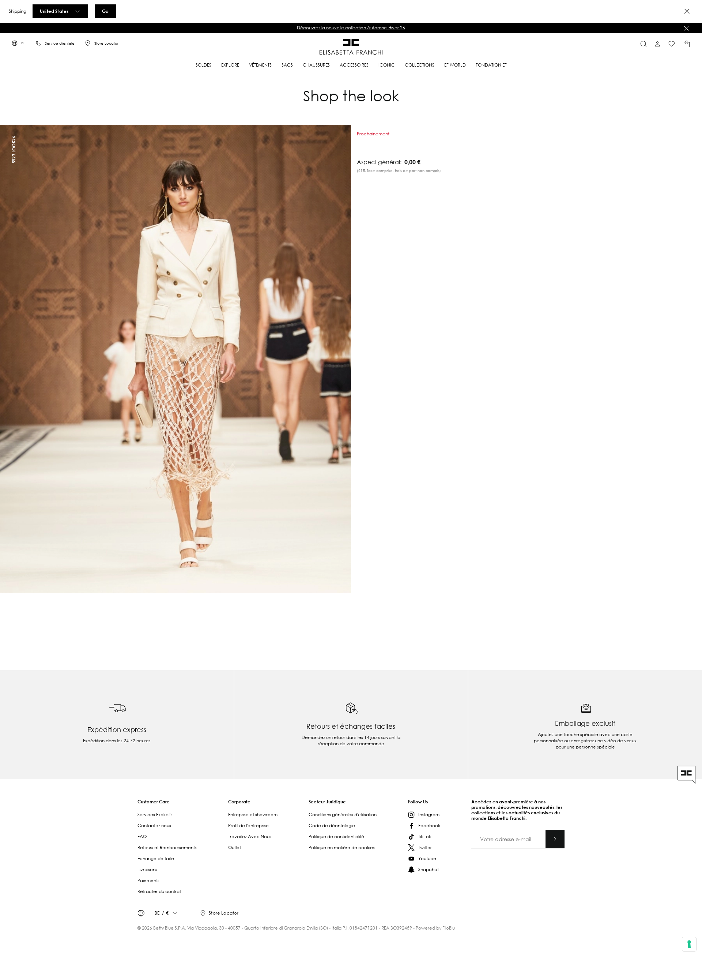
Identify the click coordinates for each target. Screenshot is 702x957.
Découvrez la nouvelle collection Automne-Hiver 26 (351, 28)
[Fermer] (686, 28)
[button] (351, 27)
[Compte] (657, 44)
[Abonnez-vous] (555, 839)
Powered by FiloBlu (435, 928)
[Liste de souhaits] (671, 44)
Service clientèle (60, 43)
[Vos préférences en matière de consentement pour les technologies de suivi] (689, 944)
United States (54, 11)
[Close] (687, 11)
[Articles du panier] (686, 44)
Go (105, 11)
